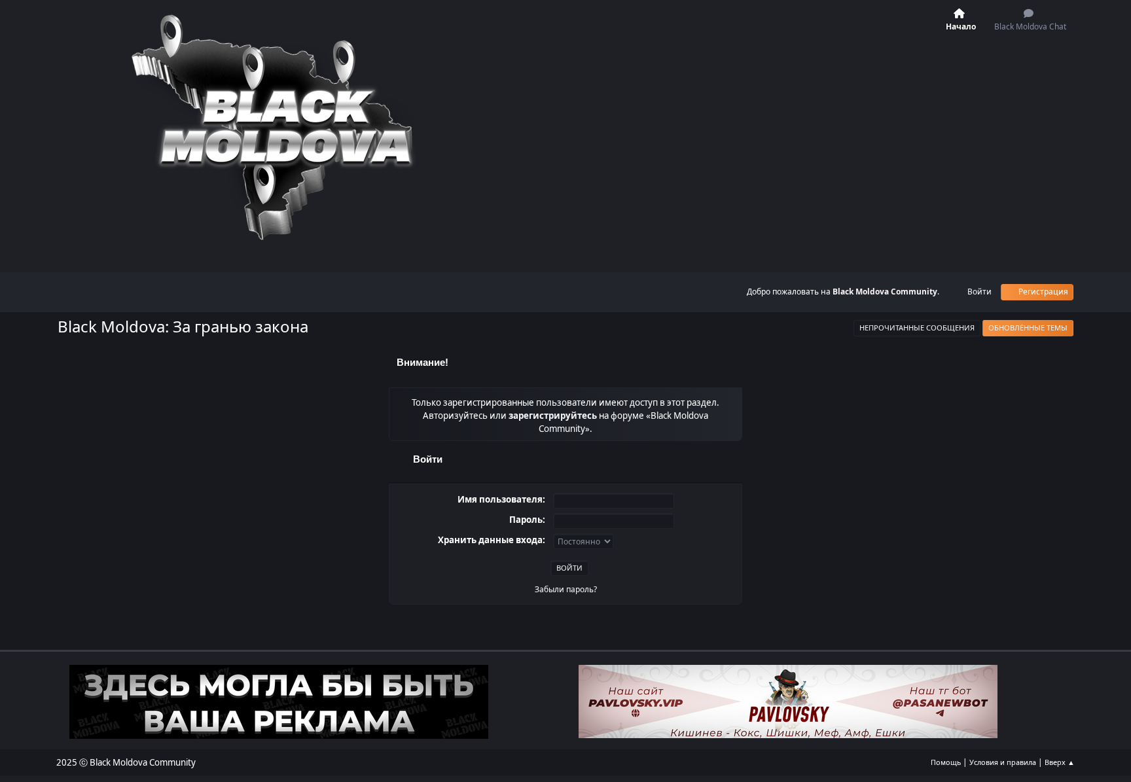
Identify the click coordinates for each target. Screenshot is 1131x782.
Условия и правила (1002, 762)
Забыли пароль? (566, 589)
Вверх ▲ (1060, 762)
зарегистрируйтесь (553, 415)
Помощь (946, 762)
